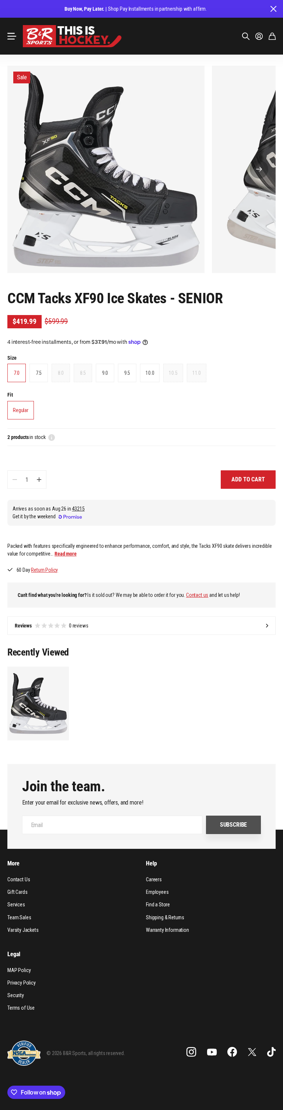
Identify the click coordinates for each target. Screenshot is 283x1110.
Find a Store (158, 904)
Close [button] (273, 9)
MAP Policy (19, 970)
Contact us (197, 595)
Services (16, 904)
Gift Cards (17, 892)
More (13, 863)
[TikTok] (271, 1052)
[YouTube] (212, 1052)
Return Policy (44, 570)
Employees (157, 892)
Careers (154, 879)
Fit (10, 395)
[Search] (245, 36)
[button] (259, 169)
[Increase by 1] (38, 479)
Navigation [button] (11, 36)
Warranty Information (167, 930)
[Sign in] (259, 36)
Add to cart (248, 479)
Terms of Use (21, 1008)
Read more (66, 554)
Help (151, 863)
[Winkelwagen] (272, 36)
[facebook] (232, 1052)
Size (11, 358)
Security (15, 995)
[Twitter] (252, 1052)
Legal (13, 954)
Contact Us (18, 879)
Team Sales (19, 917)
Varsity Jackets (23, 930)
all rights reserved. (106, 1053)
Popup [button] (51, 437)
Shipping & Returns (165, 917)
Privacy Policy (21, 983)
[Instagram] (191, 1052)
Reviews (51, 626)
